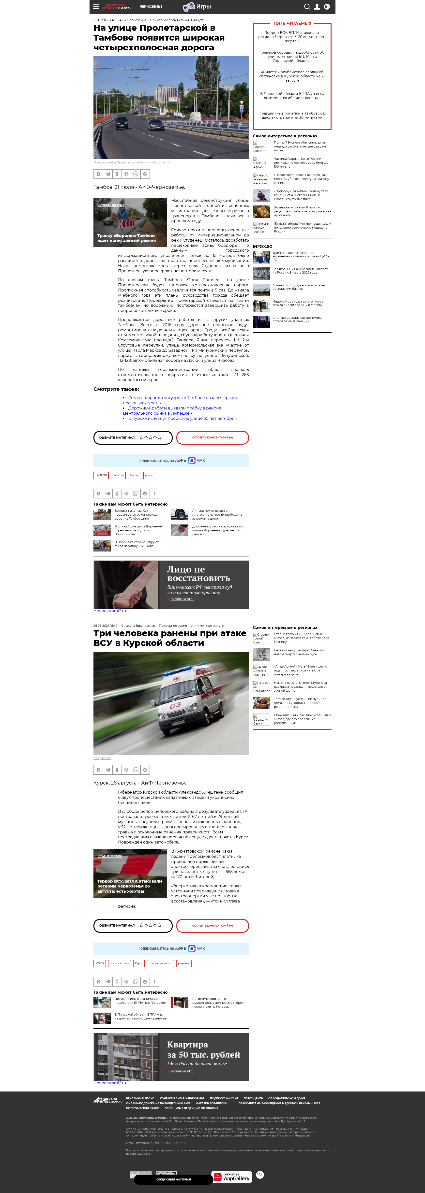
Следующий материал (173, 1179)
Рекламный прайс (140, 1098)
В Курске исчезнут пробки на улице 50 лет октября (181, 418)
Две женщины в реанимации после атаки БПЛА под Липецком (140, 1000)
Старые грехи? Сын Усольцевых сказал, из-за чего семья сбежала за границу (301, 638)
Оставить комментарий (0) (212, 437)
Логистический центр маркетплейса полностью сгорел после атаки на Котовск (218, 1002)
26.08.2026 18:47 (105, 625)
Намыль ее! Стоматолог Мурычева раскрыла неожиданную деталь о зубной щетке (300, 686)
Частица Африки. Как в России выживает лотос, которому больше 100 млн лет (301, 162)
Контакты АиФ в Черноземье (182, 1098)
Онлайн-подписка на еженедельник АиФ (158, 1103)
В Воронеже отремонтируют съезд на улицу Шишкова (137, 544)
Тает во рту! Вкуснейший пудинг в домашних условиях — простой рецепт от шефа (300, 703)
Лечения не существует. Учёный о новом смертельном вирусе (299, 652)
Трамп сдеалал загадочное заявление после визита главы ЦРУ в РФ (301, 256)
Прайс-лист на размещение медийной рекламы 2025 (279, 1103)
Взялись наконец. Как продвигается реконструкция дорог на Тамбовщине (137, 514)
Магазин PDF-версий (211, 1103)
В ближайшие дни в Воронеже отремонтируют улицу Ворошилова (138, 530)
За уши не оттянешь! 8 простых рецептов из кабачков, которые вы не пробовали (302, 211)
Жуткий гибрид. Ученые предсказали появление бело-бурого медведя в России (302, 227)
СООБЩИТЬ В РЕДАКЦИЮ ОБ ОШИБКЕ (191, 1108)
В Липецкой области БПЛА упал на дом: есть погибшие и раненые (292, 96)
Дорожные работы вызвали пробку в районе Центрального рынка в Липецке (172, 411)
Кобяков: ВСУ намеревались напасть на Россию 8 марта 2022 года (301, 270)
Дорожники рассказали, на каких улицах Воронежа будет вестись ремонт (218, 530)
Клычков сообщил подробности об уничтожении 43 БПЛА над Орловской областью (292, 56)
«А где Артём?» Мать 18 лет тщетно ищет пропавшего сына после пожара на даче (300, 670)
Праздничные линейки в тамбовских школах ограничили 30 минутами (292, 115)
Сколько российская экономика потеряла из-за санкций (297, 319)
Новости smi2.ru (109, 611)
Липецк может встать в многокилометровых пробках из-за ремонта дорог (217, 514)
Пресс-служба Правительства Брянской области (131, 162)
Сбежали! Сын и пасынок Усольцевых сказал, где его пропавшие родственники (303, 719)
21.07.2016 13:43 (104, 20)
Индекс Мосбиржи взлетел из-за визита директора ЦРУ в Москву (298, 303)
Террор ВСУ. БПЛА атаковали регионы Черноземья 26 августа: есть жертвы (292, 37)
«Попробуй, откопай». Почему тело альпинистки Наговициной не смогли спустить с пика (301, 195)
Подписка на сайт (224, 1098)
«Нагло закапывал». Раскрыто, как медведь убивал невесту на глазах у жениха (301, 179)
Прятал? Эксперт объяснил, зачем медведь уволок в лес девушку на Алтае (300, 146)
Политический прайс (142, 1108)
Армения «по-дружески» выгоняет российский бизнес (299, 287)
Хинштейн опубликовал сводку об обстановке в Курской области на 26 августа (292, 76)
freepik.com (102, 758)
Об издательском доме (286, 1098)
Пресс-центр (253, 1098)
